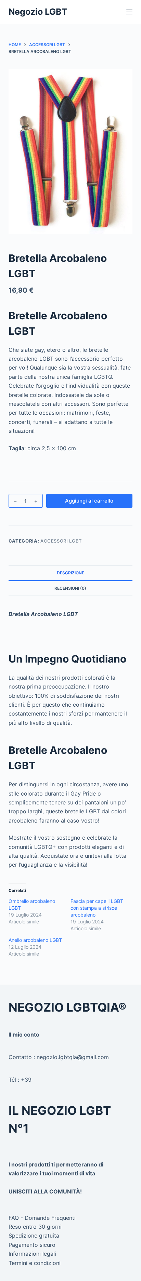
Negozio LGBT (38, 11)
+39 (26, 1079)
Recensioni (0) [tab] (70, 588)
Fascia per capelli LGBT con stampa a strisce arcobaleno (96, 908)
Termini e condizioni (35, 1262)
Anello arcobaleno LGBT (35, 940)
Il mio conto (24, 1034)
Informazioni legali (32, 1253)
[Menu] (129, 12)
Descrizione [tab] (70, 572)
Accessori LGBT (61, 541)
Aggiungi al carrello (89, 500)
